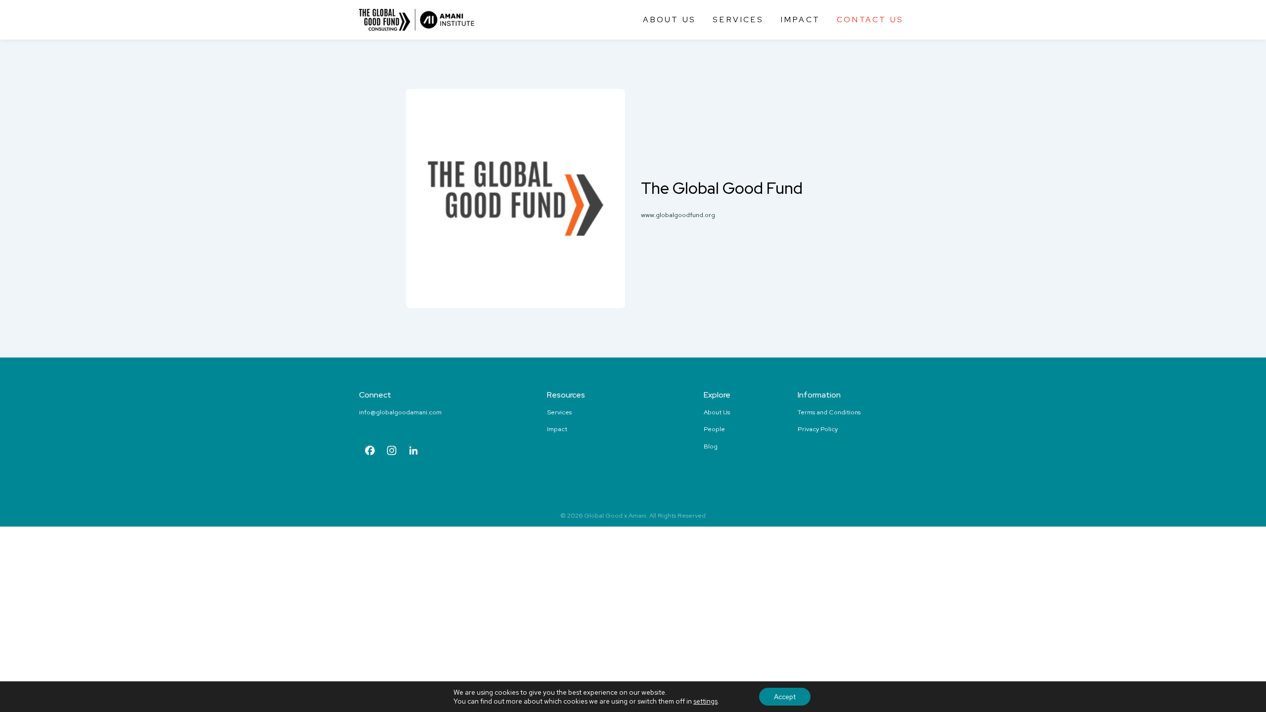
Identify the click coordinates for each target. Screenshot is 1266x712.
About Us (669, 19)
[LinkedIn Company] (413, 452)
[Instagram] (392, 452)
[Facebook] (370, 452)
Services (738, 19)
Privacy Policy (818, 429)
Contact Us (870, 19)
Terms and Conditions (829, 412)
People (714, 429)
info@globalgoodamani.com (400, 412)
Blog (711, 446)
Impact (800, 19)
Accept (785, 696)
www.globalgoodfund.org (678, 215)
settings (705, 701)
